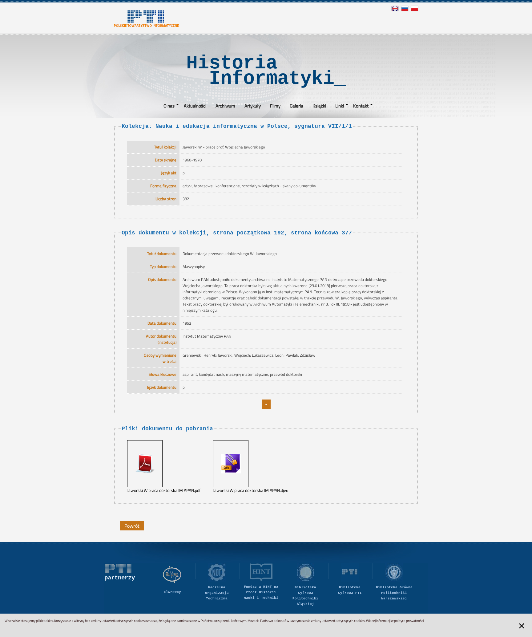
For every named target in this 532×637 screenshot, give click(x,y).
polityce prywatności (409, 620)
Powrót (131, 525)
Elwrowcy (172, 592)
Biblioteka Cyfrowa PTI (350, 590)
